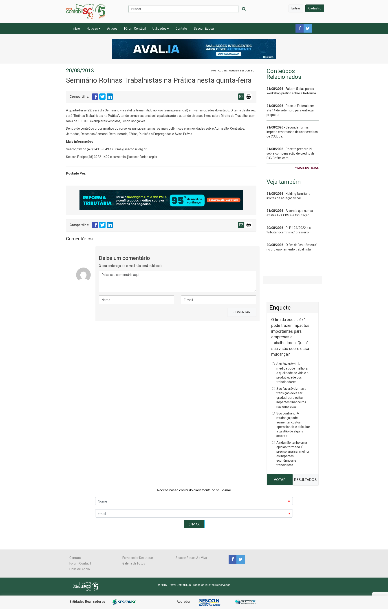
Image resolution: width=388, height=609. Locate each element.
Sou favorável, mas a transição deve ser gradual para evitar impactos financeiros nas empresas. (291, 397)
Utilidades (159, 28)
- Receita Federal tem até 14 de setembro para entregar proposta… (291, 110)
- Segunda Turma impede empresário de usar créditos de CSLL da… (292, 132)
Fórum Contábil (135, 28)
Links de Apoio (79, 569)
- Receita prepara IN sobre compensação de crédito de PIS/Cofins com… (291, 153)
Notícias (93, 28)
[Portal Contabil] (87, 586)
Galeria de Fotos (133, 563)
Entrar (295, 8)
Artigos (112, 28)
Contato (181, 28)
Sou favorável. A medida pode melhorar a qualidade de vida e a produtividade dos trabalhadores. (292, 373)
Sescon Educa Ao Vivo (191, 558)
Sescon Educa (204, 28)
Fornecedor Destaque (137, 558)
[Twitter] (240, 559)
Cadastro (314, 8)
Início (76, 28)
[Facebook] (232, 559)
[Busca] (244, 9)
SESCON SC (247, 70)
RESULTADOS (305, 479)
